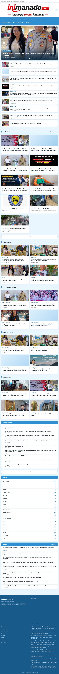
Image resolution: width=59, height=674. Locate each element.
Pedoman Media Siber (18, 22)
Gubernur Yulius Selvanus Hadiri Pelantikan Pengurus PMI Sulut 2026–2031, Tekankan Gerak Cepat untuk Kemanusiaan (33, 79)
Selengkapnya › (54, 131)
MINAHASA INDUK (7, 518)
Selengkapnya (53, 544)
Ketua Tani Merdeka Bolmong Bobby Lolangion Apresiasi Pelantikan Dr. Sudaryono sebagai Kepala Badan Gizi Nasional (30, 465)
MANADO (5, 515)
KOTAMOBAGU (6, 510)
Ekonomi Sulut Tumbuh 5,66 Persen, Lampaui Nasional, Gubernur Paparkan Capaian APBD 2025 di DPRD (14, 369)
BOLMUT (3, 633)
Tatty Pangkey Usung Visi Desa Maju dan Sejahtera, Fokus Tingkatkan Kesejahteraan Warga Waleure (43, 304)
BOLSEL (3, 635)
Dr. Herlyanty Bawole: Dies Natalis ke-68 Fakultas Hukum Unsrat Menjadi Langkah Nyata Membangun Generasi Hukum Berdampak (30, 64)
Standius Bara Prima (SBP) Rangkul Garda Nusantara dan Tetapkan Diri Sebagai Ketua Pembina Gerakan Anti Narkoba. (13, 259)
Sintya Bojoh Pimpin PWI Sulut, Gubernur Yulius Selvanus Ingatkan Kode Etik (14, 324)
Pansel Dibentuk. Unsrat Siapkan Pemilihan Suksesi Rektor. (43, 414)
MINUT (4, 524)
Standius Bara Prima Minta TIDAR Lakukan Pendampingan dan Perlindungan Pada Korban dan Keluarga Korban (43, 209)
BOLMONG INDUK (7, 487)
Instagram (9, 604)
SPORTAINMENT (6, 535)
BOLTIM (4, 489)
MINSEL (4, 521)
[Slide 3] (29, 58)
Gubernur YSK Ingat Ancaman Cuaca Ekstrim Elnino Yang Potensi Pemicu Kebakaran (43, 259)
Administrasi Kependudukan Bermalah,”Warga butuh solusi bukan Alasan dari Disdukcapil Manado (33, 71)
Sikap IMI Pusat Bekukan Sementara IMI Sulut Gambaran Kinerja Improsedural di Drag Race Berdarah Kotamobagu (42, 279)
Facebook (4, 604)
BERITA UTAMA (11, 19)
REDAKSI (28, 22)
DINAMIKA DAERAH (21, 19)
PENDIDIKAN (42, 19)
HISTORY (5, 498)
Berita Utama (6, 481)
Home (4, 19)
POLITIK (50, 19)
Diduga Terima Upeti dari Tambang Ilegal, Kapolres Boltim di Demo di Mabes (41, 324)
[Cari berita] (56, 10)
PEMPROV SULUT (33, 19)
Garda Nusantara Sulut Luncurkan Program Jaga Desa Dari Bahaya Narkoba (14, 279)
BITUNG (4, 484)
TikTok (13, 604)
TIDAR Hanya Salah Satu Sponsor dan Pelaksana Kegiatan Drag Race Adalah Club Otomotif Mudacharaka (14, 229)
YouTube (17, 604)
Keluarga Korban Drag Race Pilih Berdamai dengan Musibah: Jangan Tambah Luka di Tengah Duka (25, 585)
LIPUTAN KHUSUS (7, 22)
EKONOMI (5, 495)
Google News (23, 604)
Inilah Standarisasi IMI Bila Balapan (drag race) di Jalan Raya (14, 209)
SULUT (4, 538)
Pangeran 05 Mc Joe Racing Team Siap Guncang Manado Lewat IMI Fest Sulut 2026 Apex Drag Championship (32, 86)
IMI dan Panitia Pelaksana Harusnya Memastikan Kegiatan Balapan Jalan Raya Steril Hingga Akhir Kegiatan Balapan (43, 189)
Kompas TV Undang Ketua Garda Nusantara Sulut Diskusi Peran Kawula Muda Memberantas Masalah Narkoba (14, 394)
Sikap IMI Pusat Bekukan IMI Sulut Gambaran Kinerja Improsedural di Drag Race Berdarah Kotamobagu (31, 101)
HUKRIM (4, 504)
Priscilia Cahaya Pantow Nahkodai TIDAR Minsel (16, 455)
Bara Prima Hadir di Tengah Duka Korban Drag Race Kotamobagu (25, 123)
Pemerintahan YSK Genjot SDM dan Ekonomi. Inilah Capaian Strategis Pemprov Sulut (43, 369)
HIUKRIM (5, 501)
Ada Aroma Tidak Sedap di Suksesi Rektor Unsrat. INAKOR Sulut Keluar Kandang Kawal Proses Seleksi (14, 414)
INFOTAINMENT (6, 507)
